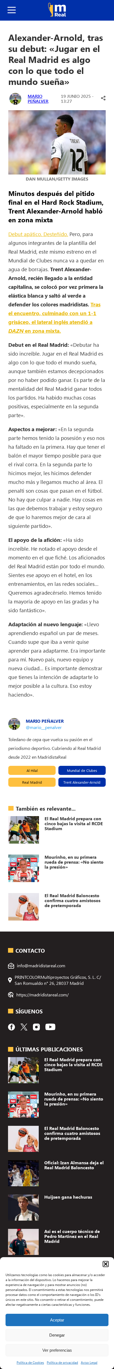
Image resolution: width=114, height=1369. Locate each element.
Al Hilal (32, 770)
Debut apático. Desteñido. (38, 233)
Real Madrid (32, 782)
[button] (105, 1264)
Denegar (57, 1335)
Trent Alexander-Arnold (81, 782)
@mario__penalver (44, 727)
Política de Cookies (30, 1362)
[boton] (11, 10)
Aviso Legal (89, 1362)
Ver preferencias (57, 1350)
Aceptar (57, 1320)
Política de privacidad (62, 1362)
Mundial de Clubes (82, 770)
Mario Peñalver (38, 98)
